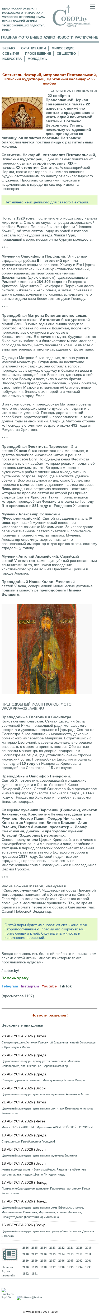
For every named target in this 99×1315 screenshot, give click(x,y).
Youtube (49, 986)
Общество (66, 53)
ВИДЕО (36, 37)
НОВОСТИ (64, 37)
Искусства (12, 59)
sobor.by (11, 970)
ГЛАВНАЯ (9, 37)
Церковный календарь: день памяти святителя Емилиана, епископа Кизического (47, 1111)
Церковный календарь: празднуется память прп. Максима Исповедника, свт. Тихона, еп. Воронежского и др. (41, 1063)
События (10, 53)
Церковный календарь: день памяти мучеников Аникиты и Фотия (45, 1094)
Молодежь (37, 59)
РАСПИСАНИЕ (86, 37)
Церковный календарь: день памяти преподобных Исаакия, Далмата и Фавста (48, 1234)
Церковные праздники (22, 1025)
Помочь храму (15, 978)
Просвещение (38, 53)
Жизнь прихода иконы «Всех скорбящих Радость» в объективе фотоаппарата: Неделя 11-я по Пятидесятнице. (44, 1172)
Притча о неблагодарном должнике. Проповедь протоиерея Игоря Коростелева (46, 1191)
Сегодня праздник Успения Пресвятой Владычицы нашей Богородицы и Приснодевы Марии (49, 1045)
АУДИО (49, 37)
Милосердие (63, 48)
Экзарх (8, 48)
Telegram (10, 986)
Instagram (30, 986)
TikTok (66, 986)
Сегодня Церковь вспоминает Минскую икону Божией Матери (43, 1080)
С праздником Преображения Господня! (28, 1141)
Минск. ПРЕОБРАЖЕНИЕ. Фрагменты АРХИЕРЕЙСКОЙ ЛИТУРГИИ (47, 1127)
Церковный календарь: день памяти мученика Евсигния (39, 1155)
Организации (33, 48)
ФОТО (23, 37)
